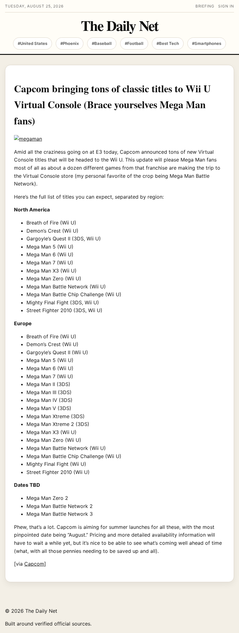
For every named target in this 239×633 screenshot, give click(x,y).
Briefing (205, 6)
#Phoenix (69, 43)
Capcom (34, 564)
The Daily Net (119, 25)
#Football (134, 43)
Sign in (226, 6)
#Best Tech (168, 43)
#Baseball (102, 43)
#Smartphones (206, 43)
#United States (32, 43)
